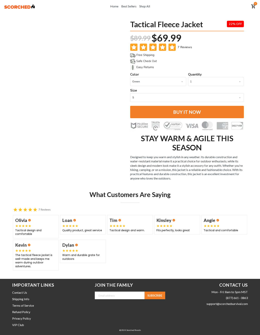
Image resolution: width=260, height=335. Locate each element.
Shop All (144, 6)
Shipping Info (20, 299)
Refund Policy (21, 312)
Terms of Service (23, 305)
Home (114, 6)
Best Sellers (128, 6)
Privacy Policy (21, 318)
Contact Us (19, 292)
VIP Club (18, 325)
